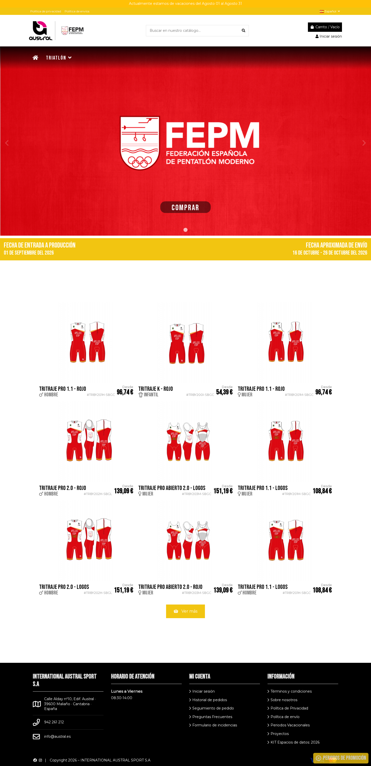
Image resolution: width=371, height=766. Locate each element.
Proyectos (280, 733)
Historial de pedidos (209, 700)
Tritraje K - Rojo (155, 389)
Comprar (185, 207)
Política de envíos (77, 11)
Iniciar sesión (203, 691)
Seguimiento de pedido (213, 708)
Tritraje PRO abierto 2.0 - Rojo (170, 587)
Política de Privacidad (289, 708)
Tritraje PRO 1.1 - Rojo (62, 389)
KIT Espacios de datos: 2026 (295, 742)
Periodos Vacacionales (290, 725)
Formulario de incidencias (214, 725)
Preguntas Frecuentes (212, 717)
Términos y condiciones (291, 691)
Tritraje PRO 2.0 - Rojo (62, 488)
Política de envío (285, 717)
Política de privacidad (45, 11)
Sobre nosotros (284, 700)
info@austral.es (57, 736)
